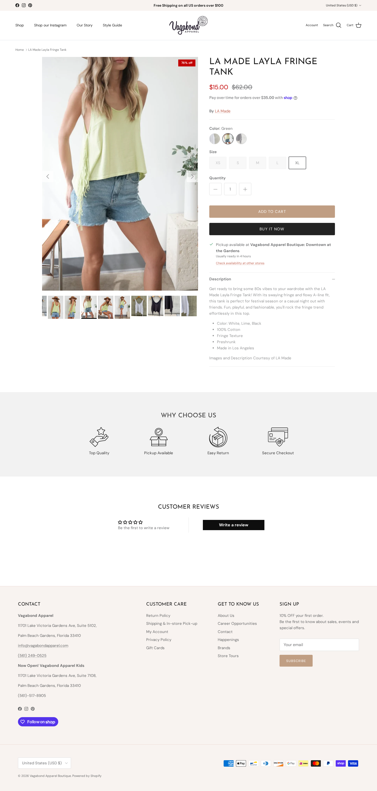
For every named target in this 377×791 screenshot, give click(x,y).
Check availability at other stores (240, 263)
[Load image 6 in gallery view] (120, 174)
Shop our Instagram (50, 25)
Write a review (233, 525)
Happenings (228, 639)
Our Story (85, 25)
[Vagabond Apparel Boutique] (188, 25)
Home (19, 49)
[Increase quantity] (245, 189)
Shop (19, 25)
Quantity (217, 178)
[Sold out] (214, 138)
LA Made (223, 111)
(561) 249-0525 (32, 655)
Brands (224, 647)
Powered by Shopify (87, 776)
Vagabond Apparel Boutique (50, 776)
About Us (226, 615)
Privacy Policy (158, 639)
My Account (157, 631)
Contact (225, 631)
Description (220, 279)
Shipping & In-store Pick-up (171, 623)
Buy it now (272, 229)
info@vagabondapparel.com (43, 645)
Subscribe (296, 661)
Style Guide (112, 25)
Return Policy (158, 615)
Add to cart (272, 211)
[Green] (228, 138)
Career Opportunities (237, 623)
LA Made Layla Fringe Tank (47, 49)
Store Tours (228, 655)
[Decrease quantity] (215, 189)
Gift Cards (155, 647)
